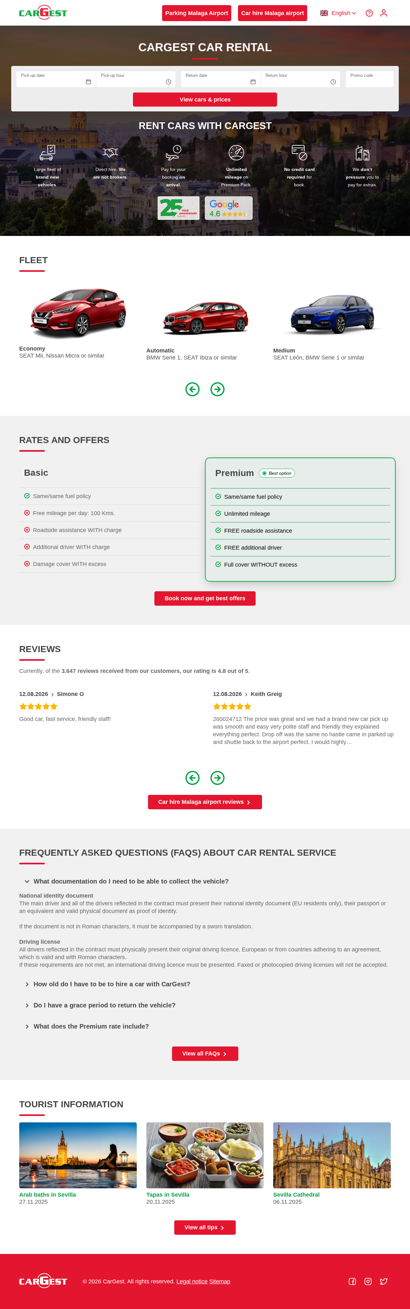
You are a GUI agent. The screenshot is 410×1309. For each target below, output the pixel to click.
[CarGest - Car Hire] (43, 23)
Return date (196, 75)
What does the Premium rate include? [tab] (91, 1026)
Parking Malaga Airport (196, 13)
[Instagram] (368, 1281)
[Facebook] (353, 1281)
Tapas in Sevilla (167, 1195)
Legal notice (192, 1281)
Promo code (361, 75)
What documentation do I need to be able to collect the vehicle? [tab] (131, 881)
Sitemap (219, 1281)
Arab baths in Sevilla (47, 1195)
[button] (109, 389)
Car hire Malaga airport (272, 13)
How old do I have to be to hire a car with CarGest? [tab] (112, 984)
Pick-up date (33, 75)
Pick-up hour (112, 75)
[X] (384, 1281)
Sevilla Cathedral (296, 1195)
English (341, 13)
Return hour (276, 75)
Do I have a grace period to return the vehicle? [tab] (105, 1005)
